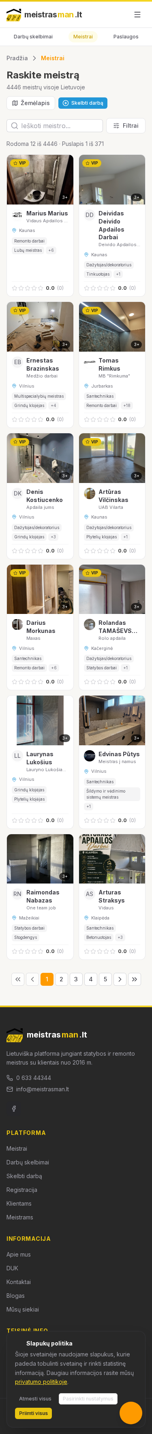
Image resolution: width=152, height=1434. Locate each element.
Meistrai (83, 37)
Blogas (15, 1295)
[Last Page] (134, 979)
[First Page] (17, 979)
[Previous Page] (32, 979)
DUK (12, 1268)
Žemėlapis (35, 102)
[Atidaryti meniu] (137, 14)
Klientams (19, 1203)
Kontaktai (18, 1281)
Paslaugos (126, 37)
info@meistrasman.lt (42, 1089)
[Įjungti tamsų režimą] (118, 14)
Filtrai (131, 125)
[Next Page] (119, 979)
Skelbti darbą (24, 1176)
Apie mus (18, 1254)
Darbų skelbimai (33, 37)
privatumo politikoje (41, 1381)
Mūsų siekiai (22, 1309)
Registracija (21, 1189)
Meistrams (19, 1217)
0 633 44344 (33, 1077)
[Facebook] (13, 1108)
